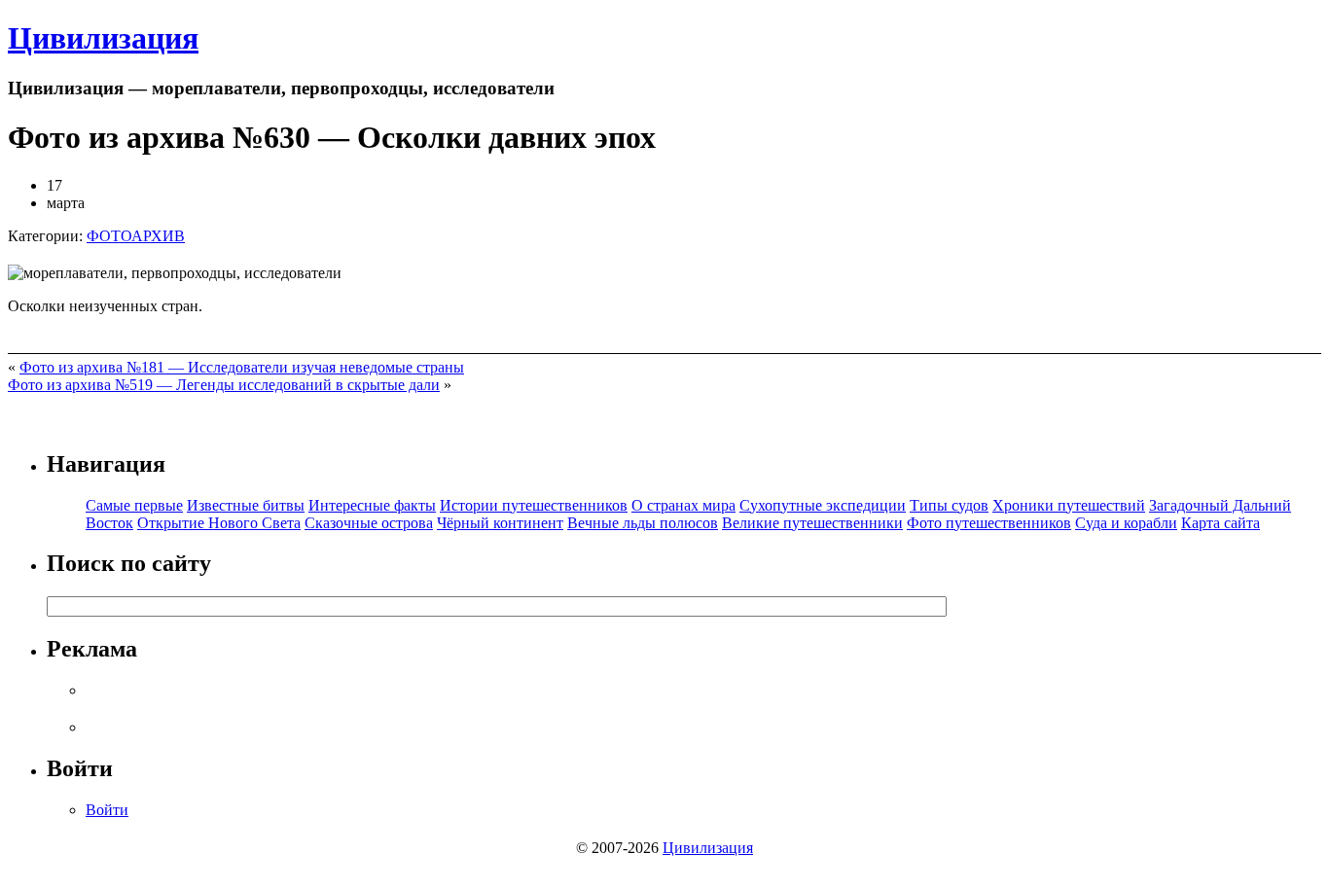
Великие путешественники (812, 523)
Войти (107, 809)
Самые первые (134, 505)
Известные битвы (246, 505)
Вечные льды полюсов (642, 523)
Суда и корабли (1126, 523)
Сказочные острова (369, 523)
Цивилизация (103, 37)
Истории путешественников (534, 505)
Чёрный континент (500, 523)
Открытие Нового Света (219, 523)
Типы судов (949, 505)
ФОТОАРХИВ (136, 236)
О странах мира (683, 505)
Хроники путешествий (1068, 505)
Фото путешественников (989, 523)
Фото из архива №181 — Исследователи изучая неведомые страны (241, 367)
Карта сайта (1220, 523)
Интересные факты (372, 505)
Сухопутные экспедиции (822, 505)
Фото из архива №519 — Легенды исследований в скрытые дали (224, 384)
